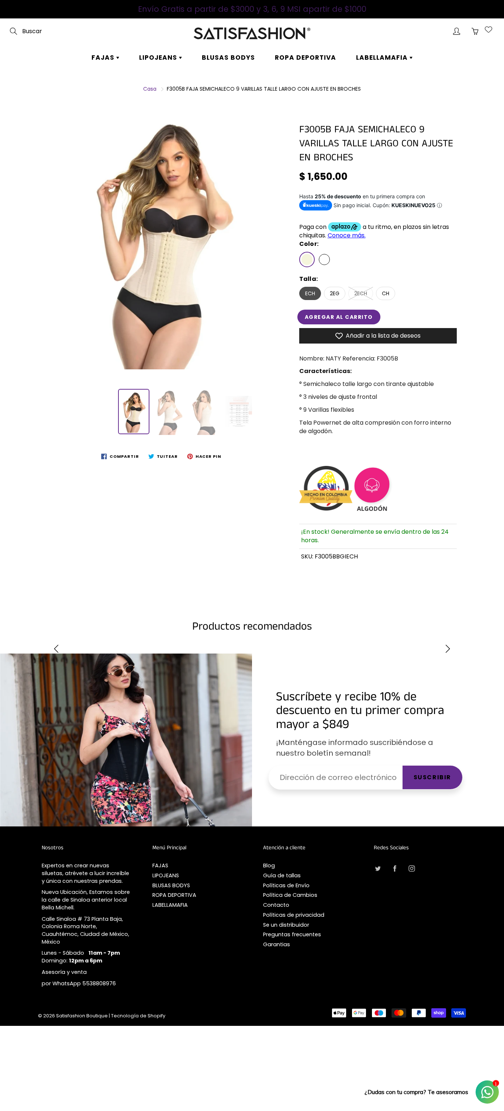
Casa (149, 89)
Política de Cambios (290, 895)
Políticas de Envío (286, 885)
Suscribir (432, 777)
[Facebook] (394, 868)
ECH (310, 293)
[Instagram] (411, 868)
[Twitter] (377, 868)
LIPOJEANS (159, 57)
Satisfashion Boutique (82, 1015)
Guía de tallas (282, 875)
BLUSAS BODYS (228, 57)
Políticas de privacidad (293, 915)
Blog (269, 865)
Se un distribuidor (286, 925)
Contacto (276, 905)
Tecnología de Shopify (138, 1015)
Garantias (276, 944)
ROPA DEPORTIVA (305, 57)
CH (385, 293)
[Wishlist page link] (488, 29)
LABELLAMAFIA (383, 57)
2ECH (360, 293)
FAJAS (104, 57)
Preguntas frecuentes (292, 934)
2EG (334, 293)
